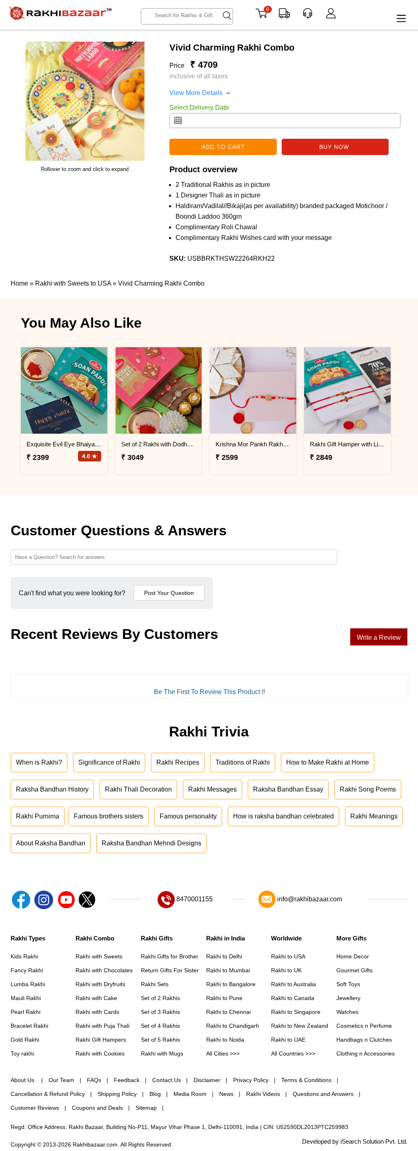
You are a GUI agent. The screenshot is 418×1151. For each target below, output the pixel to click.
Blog (155, 1094)
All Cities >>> (223, 1053)
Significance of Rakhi (109, 762)
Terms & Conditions (306, 1080)
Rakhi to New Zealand (299, 1025)
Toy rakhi (22, 1053)
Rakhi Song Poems (368, 789)
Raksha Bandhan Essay (288, 789)
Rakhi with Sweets (99, 956)
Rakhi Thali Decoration (138, 789)
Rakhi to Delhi (224, 956)
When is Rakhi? (39, 762)
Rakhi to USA (288, 956)
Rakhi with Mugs (162, 1053)
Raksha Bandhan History (52, 789)
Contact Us (166, 1080)
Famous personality (188, 816)
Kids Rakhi (24, 956)
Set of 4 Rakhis (160, 1025)
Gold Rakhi (25, 1039)
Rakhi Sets (155, 984)
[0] (261, 16)
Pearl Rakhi (25, 1012)
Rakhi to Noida (225, 1039)
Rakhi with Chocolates (104, 970)
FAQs (94, 1080)
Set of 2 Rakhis (160, 998)
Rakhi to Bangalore (231, 984)
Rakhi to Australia (293, 984)
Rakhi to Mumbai (228, 970)
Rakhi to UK (286, 970)
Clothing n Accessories (365, 1053)
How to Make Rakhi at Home (327, 762)
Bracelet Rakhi (29, 1025)
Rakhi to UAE (288, 1039)
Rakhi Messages (212, 789)
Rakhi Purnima (37, 816)
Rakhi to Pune (224, 998)
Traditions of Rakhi (243, 762)
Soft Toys (348, 984)
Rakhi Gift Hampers (101, 1039)
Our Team (61, 1080)
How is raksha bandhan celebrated (283, 816)
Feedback (127, 1080)
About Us (23, 1080)
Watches (347, 1012)
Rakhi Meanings (374, 816)
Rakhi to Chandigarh (232, 1025)
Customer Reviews (35, 1107)
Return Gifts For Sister (170, 970)
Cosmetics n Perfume (364, 1025)
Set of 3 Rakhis (160, 1012)
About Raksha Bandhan (50, 843)
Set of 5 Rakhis (160, 1039)
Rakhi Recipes (177, 762)
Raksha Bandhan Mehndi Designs (151, 843)
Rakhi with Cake (96, 998)
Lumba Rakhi (28, 984)
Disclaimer (206, 1080)
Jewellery (348, 998)
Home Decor (352, 956)
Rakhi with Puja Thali (102, 1025)
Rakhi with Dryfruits (100, 984)
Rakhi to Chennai (228, 1012)
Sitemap (146, 1107)
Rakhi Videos (263, 1094)
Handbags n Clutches (364, 1039)
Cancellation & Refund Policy (48, 1094)
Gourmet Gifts (354, 970)
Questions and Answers (323, 1094)
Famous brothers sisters (108, 816)
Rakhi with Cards (97, 1012)
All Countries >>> (293, 1053)
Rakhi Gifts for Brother (169, 956)
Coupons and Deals (97, 1107)
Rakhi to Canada (292, 998)
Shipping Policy (117, 1094)
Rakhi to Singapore (295, 1012)
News (226, 1094)
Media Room (190, 1094)
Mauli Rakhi (26, 998)
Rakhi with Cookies (100, 1053)
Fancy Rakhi (27, 970)
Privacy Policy (251, 1080)
